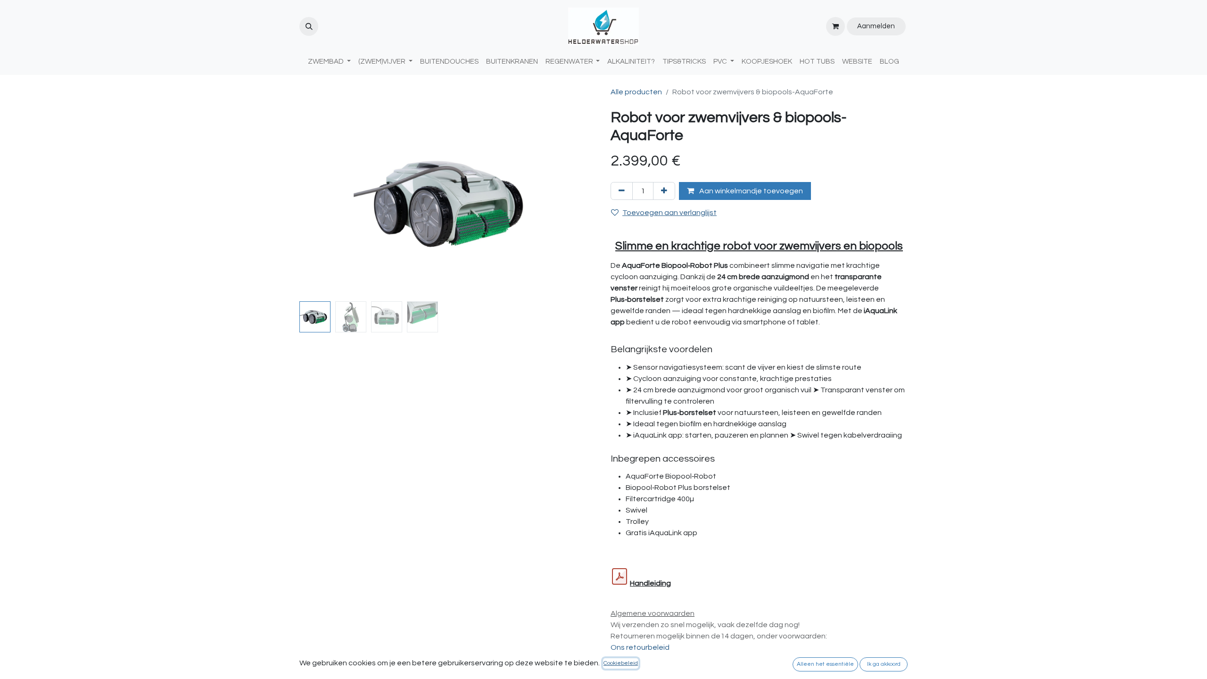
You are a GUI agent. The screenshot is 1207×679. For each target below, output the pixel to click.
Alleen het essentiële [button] (825, 664)
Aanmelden (876, 26)
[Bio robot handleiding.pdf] (619, 577)
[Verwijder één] (622, 191)
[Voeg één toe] (664, 191)
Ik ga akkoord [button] (884, 664)
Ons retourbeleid (640, 647)
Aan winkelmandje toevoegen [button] (750, 191)
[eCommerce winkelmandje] (835, 26)
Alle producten (636, 92)
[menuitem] (449, 62)
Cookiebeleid (621, 663)
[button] (308, 26)
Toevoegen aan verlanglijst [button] (669, 212)
